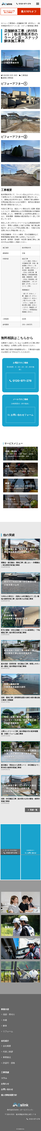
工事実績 (11, 23)
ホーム (3, 23)
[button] (37, 3)
